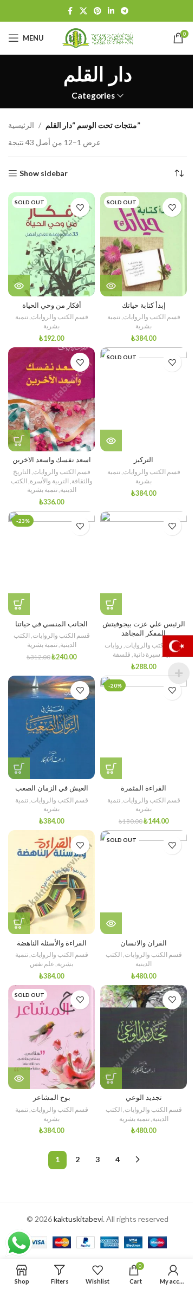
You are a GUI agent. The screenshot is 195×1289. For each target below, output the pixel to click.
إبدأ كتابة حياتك (144, 305)
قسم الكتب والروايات (59, 317)
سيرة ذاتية (146, 654)
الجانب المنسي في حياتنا (51, 624)
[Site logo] (97, 37)
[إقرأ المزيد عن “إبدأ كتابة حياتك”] (111, 285)
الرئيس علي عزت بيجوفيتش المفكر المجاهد (143, 628)
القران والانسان (143, 943)
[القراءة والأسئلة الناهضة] (51, 882)
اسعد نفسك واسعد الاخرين (51, 459)
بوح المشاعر (51, 1097)
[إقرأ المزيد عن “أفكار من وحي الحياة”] (19, 285)
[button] (19, 440)
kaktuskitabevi (78, 1218)
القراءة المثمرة (143, 788)
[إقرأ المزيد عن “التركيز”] (111, 440)
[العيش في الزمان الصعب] (51, 728)
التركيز (143, 459)
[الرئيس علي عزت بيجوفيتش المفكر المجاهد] (143, 563)
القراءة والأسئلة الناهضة (52, 943)
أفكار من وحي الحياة (51, 305)
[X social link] (83, 11)
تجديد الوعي (144, 1097)
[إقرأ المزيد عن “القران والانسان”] (111, 923)
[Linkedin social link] (111, 11)
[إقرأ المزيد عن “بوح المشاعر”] (19, 1078)
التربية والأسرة (49, 481)
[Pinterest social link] (97, 11)
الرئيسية (21, 124)
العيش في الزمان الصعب (51, 788)
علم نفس (42, 964)
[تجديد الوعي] (143, 1037)
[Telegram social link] (125, 11)
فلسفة (122, 654)
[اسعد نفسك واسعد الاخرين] (51, 399)
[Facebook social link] (69, 11)
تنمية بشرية (42, 489)
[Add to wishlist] (79, 207)
